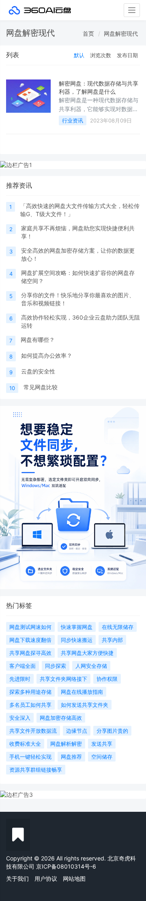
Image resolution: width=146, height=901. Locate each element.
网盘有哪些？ (38, 339)
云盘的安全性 (38, 371)
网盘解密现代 (121, 33)
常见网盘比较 (41, 387)
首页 (88, 33)
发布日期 (127, 55)
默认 (79, 55)
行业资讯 (72, 120)
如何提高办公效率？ (46, 355)
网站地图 (74, 878)
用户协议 (45, 878)
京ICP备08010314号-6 (66, 866)
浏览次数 (100, 55)
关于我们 (17, 878)
